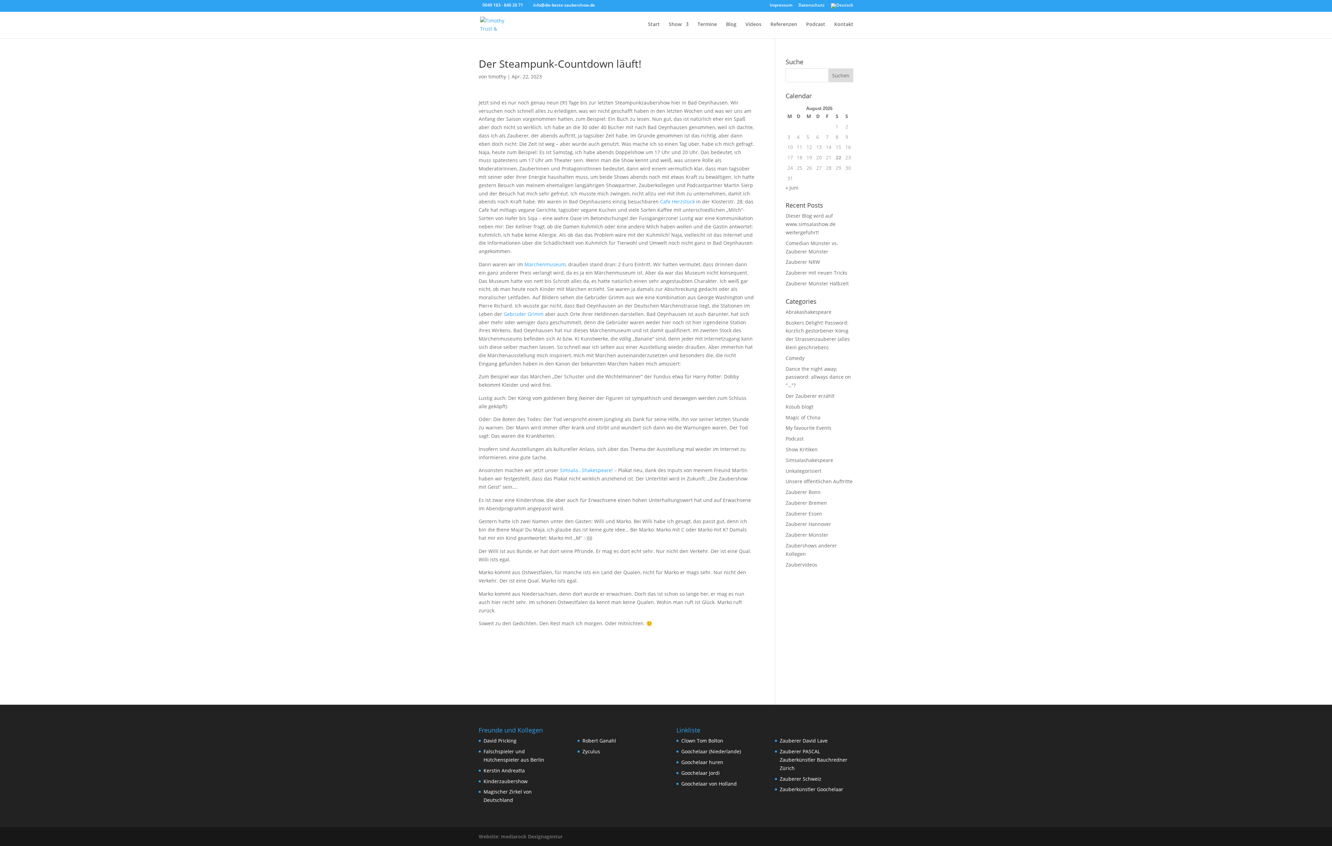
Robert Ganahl (599, 740)
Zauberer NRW (803, 262)
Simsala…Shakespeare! (586, 470)
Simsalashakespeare (809, 460)
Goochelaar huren (702, 762)
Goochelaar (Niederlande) (711, 751)
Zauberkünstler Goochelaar (811, 789)
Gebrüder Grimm (524, 314)
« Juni (792, 187)
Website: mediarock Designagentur (521, 836)
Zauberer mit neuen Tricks (816, 272)
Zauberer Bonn (803, 492)
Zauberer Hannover (808, 524)
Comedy (795, 358)
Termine (707, 24)
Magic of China (803, 417)
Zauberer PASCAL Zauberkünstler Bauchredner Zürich (813, 759)
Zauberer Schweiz (800, 779)
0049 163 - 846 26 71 (503, 5)
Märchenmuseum (545, 264)
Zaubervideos (801, 564)
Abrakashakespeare (808, 312)
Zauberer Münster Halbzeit (817, 283)
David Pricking (500, 740)
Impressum (781, 5)
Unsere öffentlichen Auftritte (819, 481)
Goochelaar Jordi (700, 773)
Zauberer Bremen (806, 503)
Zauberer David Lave (804, 740)
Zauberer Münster (807, 534)
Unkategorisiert (803, 471)
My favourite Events (808, 428)
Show (675, 24)
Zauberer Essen (804, 513)
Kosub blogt (799, 406)
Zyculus (591, 751)
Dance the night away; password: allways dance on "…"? (818, 377)
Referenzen (783, 24)
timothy (497, 76)
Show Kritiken (802, 449)
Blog (731, 24)
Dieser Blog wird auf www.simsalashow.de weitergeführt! (811, 224)
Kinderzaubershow (506, 781)
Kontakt (843, 24)
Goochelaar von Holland (709, 783)
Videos (753, 24)
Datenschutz (812, 5)
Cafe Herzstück (677, 201)
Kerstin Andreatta (504, 770)
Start (654, 24)
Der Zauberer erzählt (810, 396)
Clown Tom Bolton (702, 740)
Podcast (815, 24)
